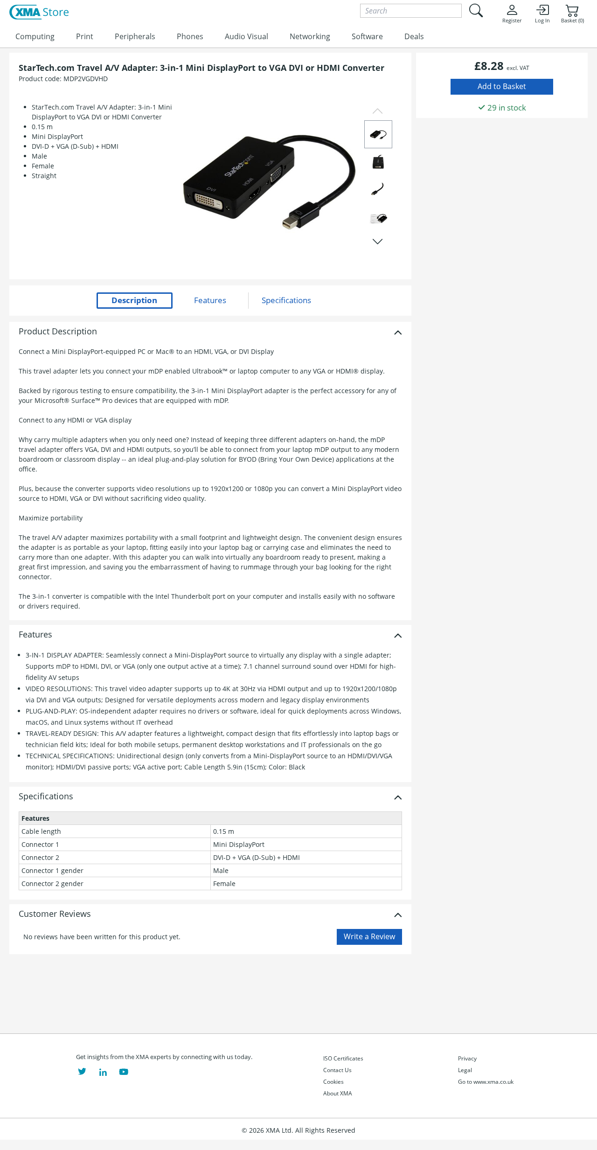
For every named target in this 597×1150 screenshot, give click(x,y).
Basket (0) (572, 20)
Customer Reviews (55, 914)
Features (35, 635)
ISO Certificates (343, 1058)
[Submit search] (475, 10)
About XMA (337, 1093)
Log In (542, 20)
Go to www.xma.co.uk (486, 1082)
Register (511, 20)
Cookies (333, 1082)
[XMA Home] (39, 12)
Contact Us (337, 1070)
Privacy (467, 1058)
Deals (414, 36)
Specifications (46, 796)
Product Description (58, 331)
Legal (465, 1070)
